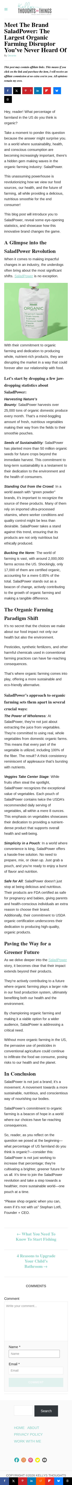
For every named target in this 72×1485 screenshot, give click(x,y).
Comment (11, 1299)
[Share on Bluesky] (57, 90)
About (33, 1428)
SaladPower (24, 276)
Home (19, 1428)
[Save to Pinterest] (22, 1481)
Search (46, 1411)
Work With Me (27, 1441)
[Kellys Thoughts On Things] (34, 9)
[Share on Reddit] (40, 1481)
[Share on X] (17, 90)
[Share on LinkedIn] (38, 90)
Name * (14, 1347)
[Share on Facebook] (8, 90)
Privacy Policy (28, 1434)
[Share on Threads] (8, 99)
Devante (12, 55)
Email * (14, 1364)
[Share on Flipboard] (47, 90)
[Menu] (6, 9)
